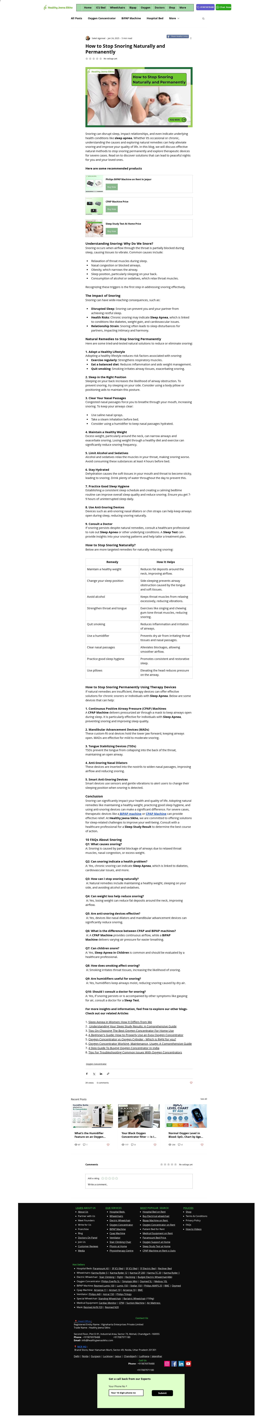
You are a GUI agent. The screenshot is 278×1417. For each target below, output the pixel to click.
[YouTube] (188, 1364)
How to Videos (194, 1229)
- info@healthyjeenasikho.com (93, 1340)
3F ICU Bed (117, 1268)
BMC (166, 1285)
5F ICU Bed (131, 1268)
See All (204, 1099)
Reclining (130, 1277)
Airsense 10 (129, 1290)
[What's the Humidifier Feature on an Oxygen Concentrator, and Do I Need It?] (92, 1116)
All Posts (76, 18)
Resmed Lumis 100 (104, 1285)
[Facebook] (174, 1364)
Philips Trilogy (123, 1294)
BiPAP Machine (131, 18)
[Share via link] (108, 1073)
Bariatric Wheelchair (135, 1298)
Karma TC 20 (154, 1272)
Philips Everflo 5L (110, 1281)
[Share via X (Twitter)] (94, 1073)
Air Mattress (154, 1302)
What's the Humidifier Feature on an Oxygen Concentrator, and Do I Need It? (89, 1135)
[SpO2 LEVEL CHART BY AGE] (186, 1116)
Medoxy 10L (160, 1281)
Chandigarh (130, 1356)
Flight (120, 1277)
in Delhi (159, 1251)
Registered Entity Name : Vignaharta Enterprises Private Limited (108, 1324)
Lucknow (108, 1356)
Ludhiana (144, 1356)
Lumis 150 (122, 1285)
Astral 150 (108, 1294)
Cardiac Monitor (108, 1302)
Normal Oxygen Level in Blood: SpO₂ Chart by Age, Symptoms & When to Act (185, 1135)
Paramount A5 (101, 1268)
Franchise (83, 1229)
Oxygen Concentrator (102, 18)
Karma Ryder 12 (118, 1272)
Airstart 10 (114, 1290)
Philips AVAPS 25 (153, 1285)
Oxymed (176, 1285)
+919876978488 (146, 1363)
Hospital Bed (155, 18)
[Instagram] (167, 1364)
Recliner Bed (165, 1268)
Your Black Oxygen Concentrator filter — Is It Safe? (138, 1135)
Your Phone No (117, 1386)
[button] (203, 18)
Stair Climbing (107, 1277)
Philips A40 (95, 1294)
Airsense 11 (100, 1290)
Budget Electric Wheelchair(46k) (155, 1277)
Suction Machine (135, 1302)
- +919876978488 (89, 1337)
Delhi (76, 1356)
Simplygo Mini (129, 1281)
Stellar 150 (136, 1285)
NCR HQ (81, 1346)
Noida (85, 1356)
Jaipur (118, 1356)
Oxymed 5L (146, 1281)
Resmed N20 (112, 1307)
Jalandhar (157, 1356)
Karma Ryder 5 (99, 1272)
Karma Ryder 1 (172, 1272)
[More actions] (191, 38)
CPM (121, 1302)
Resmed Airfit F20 (93, 1307)
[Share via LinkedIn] (101, 1073)
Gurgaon (96, 1356)
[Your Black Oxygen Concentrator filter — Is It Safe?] (139, 1116)
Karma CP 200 (137, 1272)
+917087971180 (145, 1370)
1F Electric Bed (148, 1268)
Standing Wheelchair (109, 1298)
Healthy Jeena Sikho (99, 1327)
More (172, 18)
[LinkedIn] (181, 1364)
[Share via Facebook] (86, 1073)
